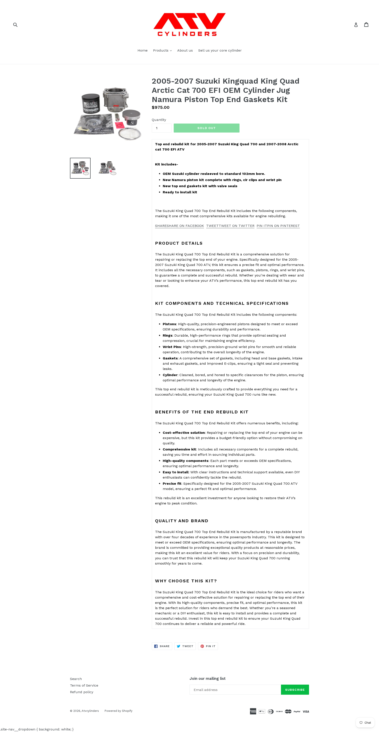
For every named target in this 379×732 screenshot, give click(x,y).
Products (163, 50)
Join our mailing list (208, 678)
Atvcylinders (90, 710)
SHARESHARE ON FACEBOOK (179, 226)
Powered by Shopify (118, 710)
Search (76, 679)
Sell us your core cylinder (220, 50)
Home (143, 50)
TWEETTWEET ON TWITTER (230, 226)
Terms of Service (84, 685)
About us (185, 50)
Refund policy (81, 692)
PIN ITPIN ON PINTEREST (278, 226)
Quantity (159, 120)
